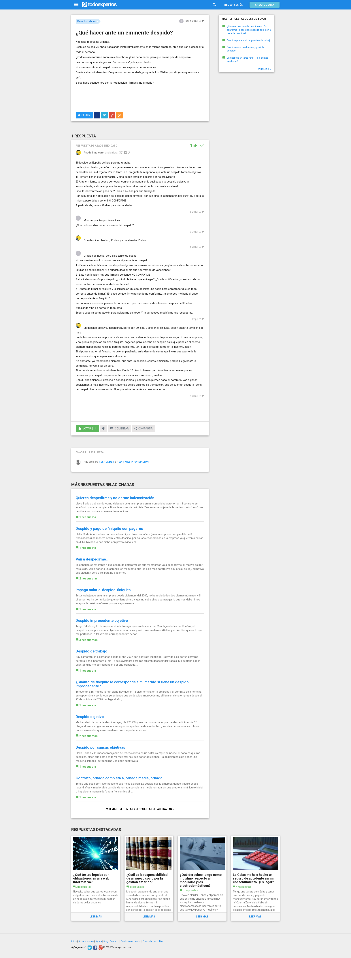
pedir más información (133, 461)
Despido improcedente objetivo (102, 620)
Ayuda (98, 941)
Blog (105, 941)
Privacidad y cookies (153, 941)
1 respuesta (87, 517)
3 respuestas (88, 640)
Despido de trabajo (91, 651)
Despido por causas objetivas (100, 747)
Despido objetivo (90, 717)
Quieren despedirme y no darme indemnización (115, 498)
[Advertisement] (140, 96)
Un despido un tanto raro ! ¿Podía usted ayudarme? (247, 59)
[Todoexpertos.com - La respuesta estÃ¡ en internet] (99, 4)
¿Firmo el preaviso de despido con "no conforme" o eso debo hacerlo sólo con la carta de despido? (249, 29)
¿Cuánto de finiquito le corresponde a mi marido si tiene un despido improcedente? (132, 684)
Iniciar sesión (233, 4)
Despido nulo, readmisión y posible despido (245, 49)
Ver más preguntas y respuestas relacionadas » (140, 809)
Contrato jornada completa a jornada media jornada (119, 778)
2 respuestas (88, 578)
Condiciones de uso (131, 941)
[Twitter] (89, 947)
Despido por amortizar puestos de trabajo (249, 40)
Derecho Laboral (86, 21)
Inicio (74, 941)
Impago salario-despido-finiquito (103, 590)
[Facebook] (94, 947)
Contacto (114, 941)
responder (106, 461)
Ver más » (264, 69)
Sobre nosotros (86, 941)
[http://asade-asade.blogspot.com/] (120, 152)
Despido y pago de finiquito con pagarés (109, 528)
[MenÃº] (76, 4)
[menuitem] (97, 115)
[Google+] (100, 947)
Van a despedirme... (92, 559)
